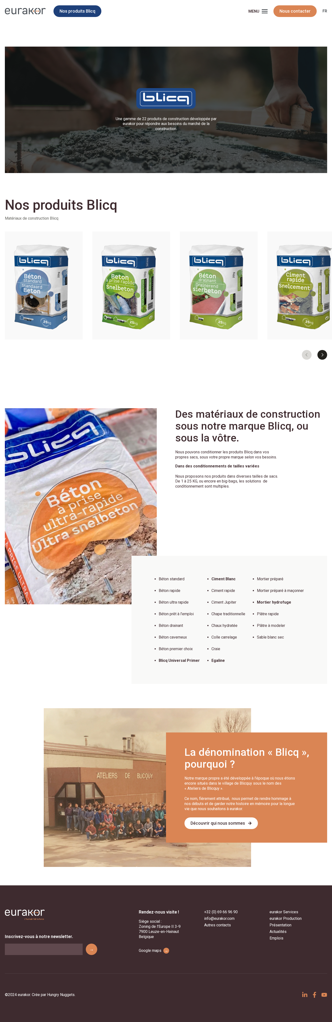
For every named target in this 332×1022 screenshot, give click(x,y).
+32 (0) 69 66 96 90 (221, 912)
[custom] (305, 995)
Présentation (280, 925)
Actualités (278, 931)
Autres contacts (217, 925)
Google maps (153, 950)
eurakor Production (286, 918)
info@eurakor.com (219, 918)
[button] (307, 355)
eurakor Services (284, 912)
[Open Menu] (265, 11)
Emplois (276, 938)
